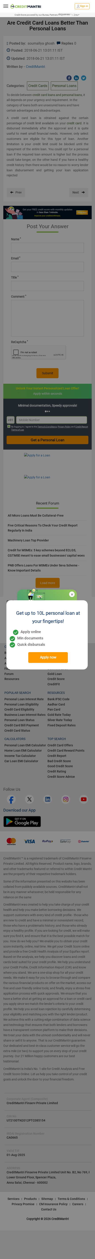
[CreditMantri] (25, 6)
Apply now (48, 657)
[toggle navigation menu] (5, 6)
